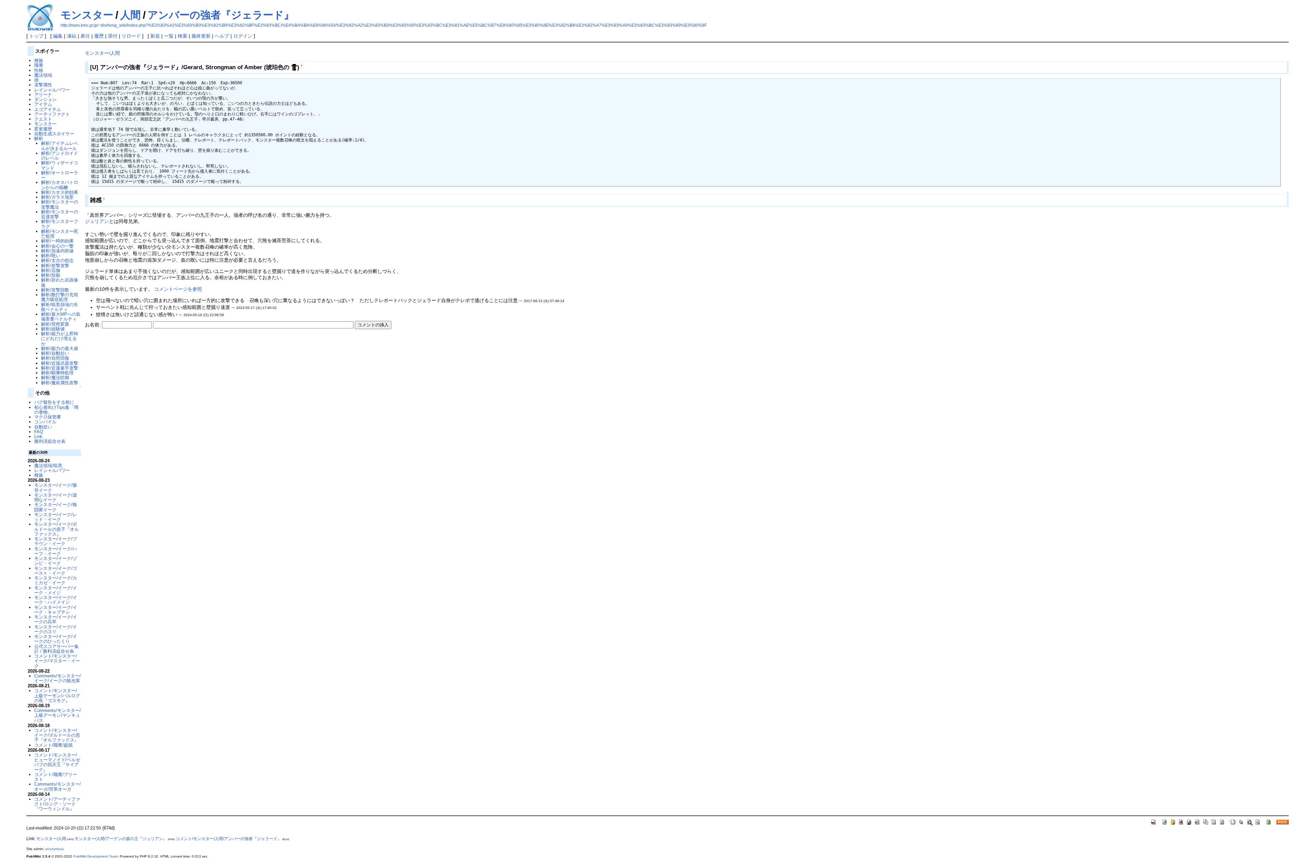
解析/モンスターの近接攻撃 (59, 214)
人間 (130, 15)
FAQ (38, 431)
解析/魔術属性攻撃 (59, 382)
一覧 (169, 36)
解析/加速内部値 (57, 250)
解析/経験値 (53, 329)
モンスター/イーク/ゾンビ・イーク (55, 561)
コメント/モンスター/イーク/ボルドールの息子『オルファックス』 (57, 735)
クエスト (43, 119)
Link (38, 436)
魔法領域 (43, 75)
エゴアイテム (47, 109)
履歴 (99, 36)
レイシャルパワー (52, 89)
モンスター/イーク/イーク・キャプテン (55, 610)
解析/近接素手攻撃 (59, 368)
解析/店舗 (50, 270)
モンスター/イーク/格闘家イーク (55, 507)
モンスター (87, 15)
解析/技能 (50, 275)
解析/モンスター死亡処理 (59, 234)
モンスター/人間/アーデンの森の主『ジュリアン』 (121, 839)
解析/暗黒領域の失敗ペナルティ (59, 307)
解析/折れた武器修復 (59, 282)
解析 (38, 138)
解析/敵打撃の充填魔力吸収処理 (59, 297)
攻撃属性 (43, 84)
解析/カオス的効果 (59, 192)
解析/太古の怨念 (57, 260)
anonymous (54, 849)
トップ (36, 36)
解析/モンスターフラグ (59, 224)
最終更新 (201, 36)
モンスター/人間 (102, 53)
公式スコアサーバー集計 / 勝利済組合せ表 (56, 649)
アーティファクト (52, 114)
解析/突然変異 (55, 324)
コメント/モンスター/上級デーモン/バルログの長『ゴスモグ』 (57, 695)
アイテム (43, 104)
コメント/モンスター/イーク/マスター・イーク (57, 661)
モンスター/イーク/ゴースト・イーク (55, 571)
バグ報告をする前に (54, 402)
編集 (58, 36)
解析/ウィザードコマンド (59, 165)
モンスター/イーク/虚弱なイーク (55, 497)
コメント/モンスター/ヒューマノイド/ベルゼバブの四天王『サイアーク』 (57, 762)
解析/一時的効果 (57, 240)
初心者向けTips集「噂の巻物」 (56, 410)
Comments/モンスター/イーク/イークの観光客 (57, 678)
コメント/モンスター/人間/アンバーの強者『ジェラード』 (228, 839)
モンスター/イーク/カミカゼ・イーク (55, 580)
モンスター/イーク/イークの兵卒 (55, 619)
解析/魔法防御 (55, 377)
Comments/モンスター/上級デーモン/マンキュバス (57, 715)
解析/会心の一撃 (57, 246)
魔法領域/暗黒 (48, 465)
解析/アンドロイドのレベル (59, 156)
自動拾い (43, 426)
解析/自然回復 (55, 358)
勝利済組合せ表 (49, 441)
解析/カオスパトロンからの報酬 (59, 185)
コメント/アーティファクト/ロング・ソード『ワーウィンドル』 (57, 804)
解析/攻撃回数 (55, 289)
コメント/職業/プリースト (55, 777)
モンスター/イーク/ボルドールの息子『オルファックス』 (56, 529)
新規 (155, 36)
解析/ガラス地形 (57, 197)
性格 (38, 70)
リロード (131, 36)
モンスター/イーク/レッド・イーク (55, 517)
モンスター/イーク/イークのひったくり (55, 639)
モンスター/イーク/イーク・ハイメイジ (55, 600)
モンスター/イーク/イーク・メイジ (55, 590)
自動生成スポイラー (54, 133)
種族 (38, 60)
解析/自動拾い (55, 353)
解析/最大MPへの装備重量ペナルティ (60, 317)
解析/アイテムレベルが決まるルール (59, 146)
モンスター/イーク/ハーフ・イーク (55, 551)
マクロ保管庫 (47, 417)
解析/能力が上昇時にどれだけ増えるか (59, 338)
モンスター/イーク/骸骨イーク (55, 487)
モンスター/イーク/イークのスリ (55, 629)
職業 (38, 65)
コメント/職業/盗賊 (53, 745)
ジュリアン (97, 221)
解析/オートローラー (59, 175)
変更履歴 (43, 129)
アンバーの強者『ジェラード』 (221, 15)
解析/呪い (50, 255)
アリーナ (43, 94)
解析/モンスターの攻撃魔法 (59, 204)
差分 (85, 36)
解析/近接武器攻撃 (59, 363)
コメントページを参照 (178, 289)
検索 (182, 36)
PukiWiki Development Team (95, 856)
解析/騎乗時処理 (57, 372)
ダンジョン (45, 99)
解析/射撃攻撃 (55, 265)
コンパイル (45, 421)
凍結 (71, 36)
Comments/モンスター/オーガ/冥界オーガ (57, 786)
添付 (112, 36)
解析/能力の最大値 (59, 348)
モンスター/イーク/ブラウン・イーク (55, 541)
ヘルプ (222, 36)
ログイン (242, 36)
